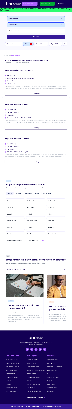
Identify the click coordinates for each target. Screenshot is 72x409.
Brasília (9, 234)
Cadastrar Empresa (33, 367)
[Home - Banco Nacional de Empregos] (13, 3)
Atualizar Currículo (12, 360)
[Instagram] (36, 349)
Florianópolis (52, 234)
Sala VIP (8, 381)
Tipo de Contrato (12, 44)
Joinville (10, 207)
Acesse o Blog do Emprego (16, 269)
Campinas (30, 207)
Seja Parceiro (31, 388)
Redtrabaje (50, 391)
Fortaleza (51, 221)
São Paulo (51, 207)
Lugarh (49, 381)
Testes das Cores (11, 388)
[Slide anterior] (59, 269)
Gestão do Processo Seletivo (36, 370)
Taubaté (30, 227)
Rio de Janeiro (32, 221)
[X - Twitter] (40, 349)
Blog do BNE (51, 363)
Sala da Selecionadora (34, 384)
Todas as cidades (33, 240)
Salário (28, 44)
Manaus (9, 227)
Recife (29, 234)
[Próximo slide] (64, 269)
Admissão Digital (32, 360)
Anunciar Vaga (31, 363)
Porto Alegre (11, 221)
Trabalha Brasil (52, 388)
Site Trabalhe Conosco (34, 391)
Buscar (36, 37)
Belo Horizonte (32, 201)
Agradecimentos (52, 360)
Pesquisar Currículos (33, 377)
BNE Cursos (51, 384)
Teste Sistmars (11, 391)
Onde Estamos (52, 370)
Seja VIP (8, 384)
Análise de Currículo (12, 367)
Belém (50, 214)
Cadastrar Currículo (12, 363)
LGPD (49, 374)
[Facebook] (31, 349)
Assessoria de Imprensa (35, 397)
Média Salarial (10, 374)
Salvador (10, 214)
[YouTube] (44, 349)
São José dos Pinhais (55, 201)
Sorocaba (51, 227)
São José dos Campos (14, 240)
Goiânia (29, 214)
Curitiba (10, 201)
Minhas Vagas (31, 374)
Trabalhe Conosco (53, 377)
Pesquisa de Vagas (12, 377)
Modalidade (40, 44)
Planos (29, 381)
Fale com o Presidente (54, 367)
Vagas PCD (54, 44)
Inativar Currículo (11, 370)
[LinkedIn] (27, 349)
